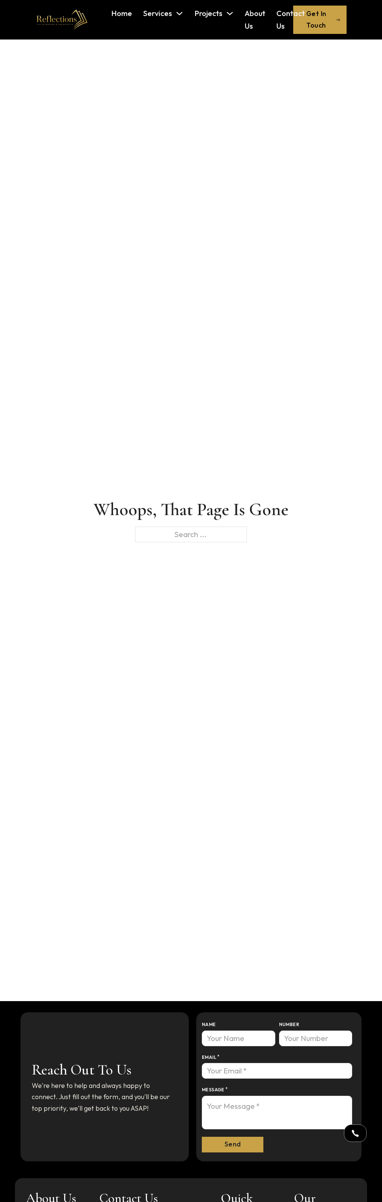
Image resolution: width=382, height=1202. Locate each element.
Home (121, 13)
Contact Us (290, 20)
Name (209, 1024)
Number (289, 1024)
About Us (255, 20)
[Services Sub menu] (179, 13)
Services (157, 13)
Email (209, 1057)
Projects (208, 13)
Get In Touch (316, 19)
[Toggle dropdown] (355, 1133)
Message (213, 1089)
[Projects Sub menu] (230, 13)
